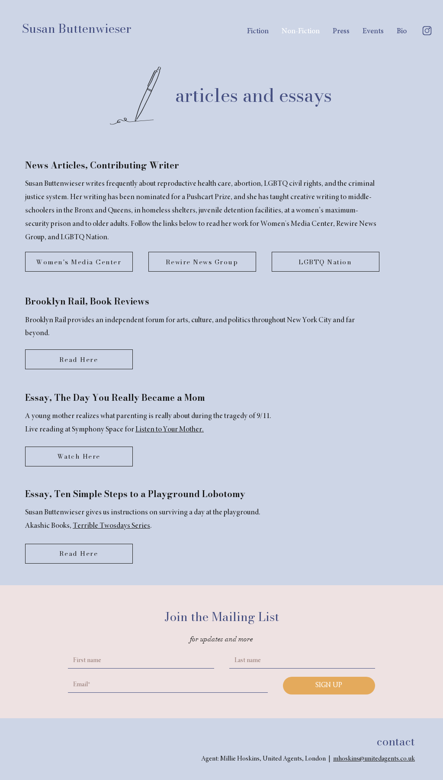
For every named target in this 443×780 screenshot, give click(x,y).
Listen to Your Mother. (169, 430)
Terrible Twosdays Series (111, 526)
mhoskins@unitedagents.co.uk (374, 758)
